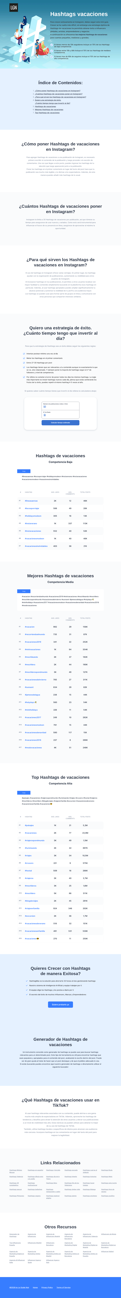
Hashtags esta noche (109, 1183)
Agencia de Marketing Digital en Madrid (90, 1245)
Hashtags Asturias (89, 1176)
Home (35, 1287)
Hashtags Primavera (16, 1196)
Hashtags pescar (15, 1189)
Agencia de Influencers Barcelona (69, 1236)
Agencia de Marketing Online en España (90, 1254)
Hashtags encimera (90, 1196)
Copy (23, 471)
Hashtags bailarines (35, 1189)
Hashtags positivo (107, 1196)
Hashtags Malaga (89, 1189)
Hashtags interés (71, 1176)
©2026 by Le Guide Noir (19, 1287)
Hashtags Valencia (16, 1176)
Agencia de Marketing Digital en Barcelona (108, 1245)
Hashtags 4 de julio (53, 1170)
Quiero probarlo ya (60, 1004)
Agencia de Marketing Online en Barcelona (72, 1254)
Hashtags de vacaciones (45, 106)
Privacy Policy (47, 1287)
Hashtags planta (70, 1196)
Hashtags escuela (71, 1170)
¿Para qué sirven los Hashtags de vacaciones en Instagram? (60, 97)
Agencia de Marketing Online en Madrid (53, 1254)
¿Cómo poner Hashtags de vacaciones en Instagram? (57, 91)
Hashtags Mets (106, 1176)
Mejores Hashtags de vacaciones (49, 110)
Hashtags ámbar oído (72, 1189)
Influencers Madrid (34, 1243)
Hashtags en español (35, 1170)
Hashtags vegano (34, 1196)
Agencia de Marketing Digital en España (16, 1254)
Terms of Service (64, 1287)
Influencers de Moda (108, 1234)
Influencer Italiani (107, 1251)
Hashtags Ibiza (51, 1183)
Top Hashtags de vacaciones (47, 113)
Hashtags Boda (106, 1170)
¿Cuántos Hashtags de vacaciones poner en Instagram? (58, 94)
